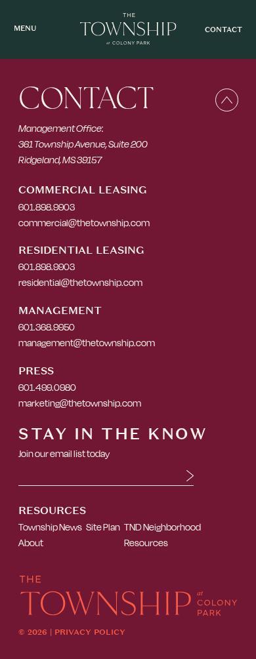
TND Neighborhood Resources (162, 534)
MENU (25, 28)
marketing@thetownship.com (79, 403)
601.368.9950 (46, 326)
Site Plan (103, 526)
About (30, 542)
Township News (50, 526)
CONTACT (223, 30)
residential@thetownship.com (80, 282)
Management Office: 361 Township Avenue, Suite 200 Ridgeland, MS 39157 (83, 144)
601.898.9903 (46, 206)
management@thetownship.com (86, 342)
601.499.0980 (47, 387)
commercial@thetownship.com (84, 222)
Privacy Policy (89, 632)
